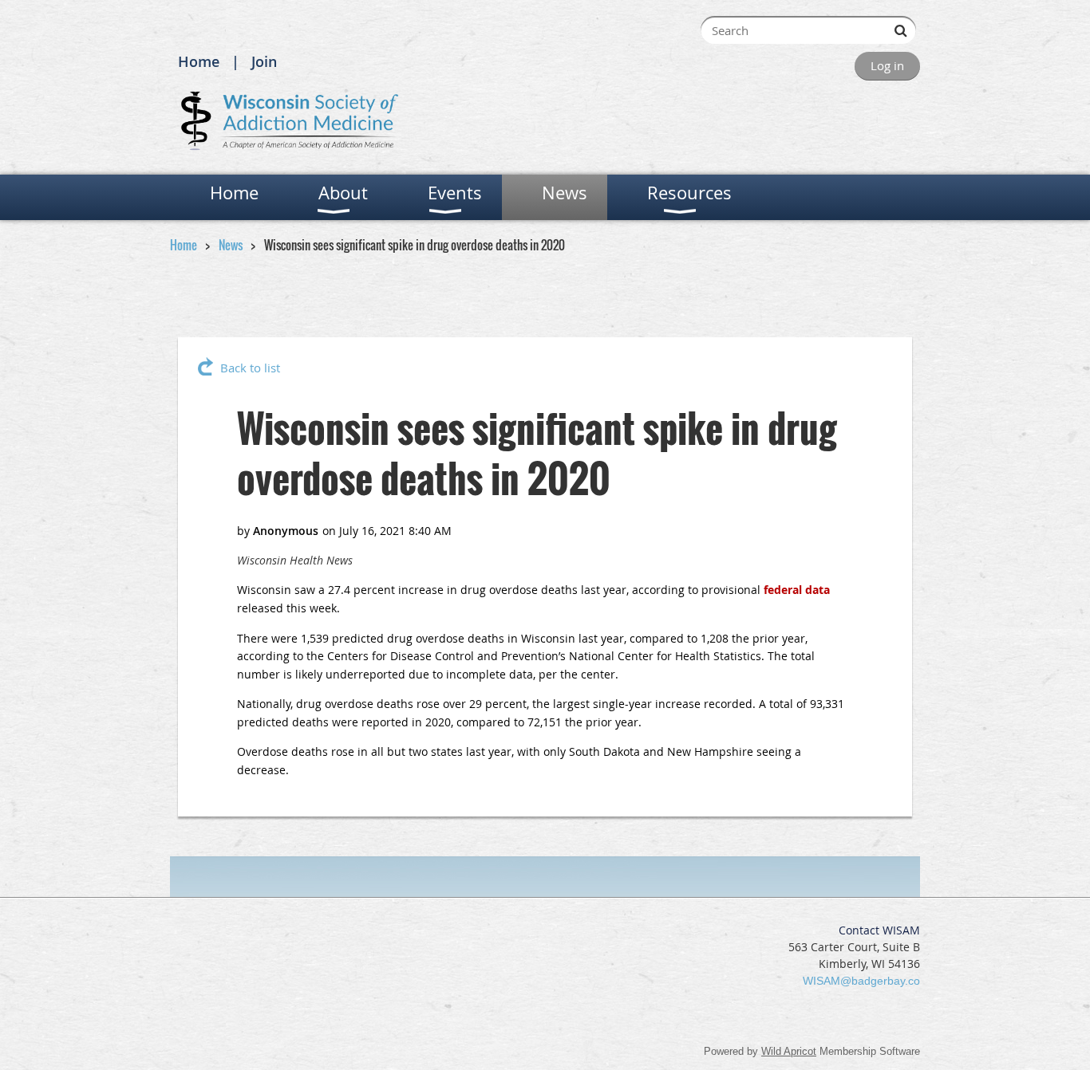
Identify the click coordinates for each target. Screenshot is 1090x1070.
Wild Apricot (788, 1051)
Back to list (250, 368)
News (231, 245)
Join (264, 61)
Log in (887, 65)
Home (198, 61)
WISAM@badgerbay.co (861, 980)
